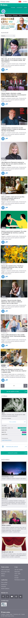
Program (13, 7)
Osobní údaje (9, 614)
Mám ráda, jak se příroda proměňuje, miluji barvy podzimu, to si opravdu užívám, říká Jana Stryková (13, 60)
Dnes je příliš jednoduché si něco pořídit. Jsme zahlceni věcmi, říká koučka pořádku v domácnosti (13, 336)
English (23, 614)
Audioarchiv (19, 7)
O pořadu (4, 396)
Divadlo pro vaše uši (7, 552)
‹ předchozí (2, 386)
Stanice (3, 573)
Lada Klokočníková (6, 440)
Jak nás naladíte (19, 569)
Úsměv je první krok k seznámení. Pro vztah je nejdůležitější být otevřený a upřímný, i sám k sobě (13, 233)
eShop (2, 575)
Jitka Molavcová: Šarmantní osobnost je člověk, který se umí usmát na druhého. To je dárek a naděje (13, 164)
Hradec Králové (22, 427)
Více (21, 15)
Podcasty (3, 586)
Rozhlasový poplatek (20, 579)
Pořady (15, 15)
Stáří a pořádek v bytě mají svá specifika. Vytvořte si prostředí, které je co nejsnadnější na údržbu (13, 198)
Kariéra (16, 575)
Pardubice (23, 430)
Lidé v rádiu (17, 573)
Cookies (3, 614)
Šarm (3, 413)
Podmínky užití (17, 614)
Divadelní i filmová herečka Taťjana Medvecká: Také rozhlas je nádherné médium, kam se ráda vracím (11, 302)
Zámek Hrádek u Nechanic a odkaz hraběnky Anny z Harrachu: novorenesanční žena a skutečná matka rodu (13, 95)
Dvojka (24, 432)
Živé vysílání (4, 582)
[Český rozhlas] (5, 1)
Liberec (24, 434)
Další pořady (5, 459)
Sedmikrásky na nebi (8, 476)
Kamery (25, 7)
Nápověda (17, 571)
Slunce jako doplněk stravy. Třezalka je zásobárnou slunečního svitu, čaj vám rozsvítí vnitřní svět (12, 267)
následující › (25, 386)
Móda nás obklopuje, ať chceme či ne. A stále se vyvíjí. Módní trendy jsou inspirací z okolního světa (13, 371)
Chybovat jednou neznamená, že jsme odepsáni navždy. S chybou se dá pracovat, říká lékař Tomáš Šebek (13, 129)
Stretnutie (4, 499)
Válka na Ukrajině (5, 569)
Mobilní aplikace (5, 588)
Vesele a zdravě (6, 525)
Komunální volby (5, 571)
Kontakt (16, 577)
